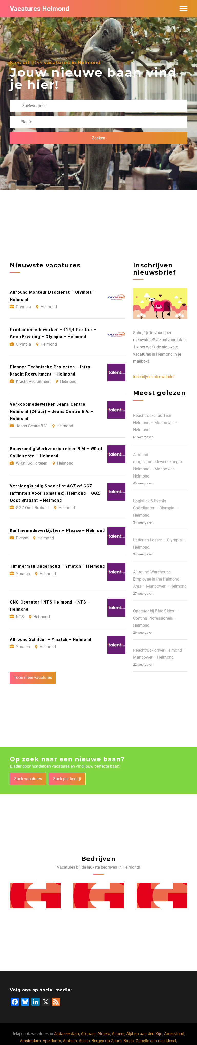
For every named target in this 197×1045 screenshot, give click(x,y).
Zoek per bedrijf (67, 778)
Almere (118, 1033)
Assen (84, 1040)
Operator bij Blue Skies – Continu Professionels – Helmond (155, 618)
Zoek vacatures (28, 778)
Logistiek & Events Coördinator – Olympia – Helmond (155, 508)
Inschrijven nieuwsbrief (154, 376)
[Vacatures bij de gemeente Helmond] (35, 896)
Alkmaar (88, 1033)
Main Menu (183, 9)
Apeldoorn (52, 1040)
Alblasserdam (66, 1033)
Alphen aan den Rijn (144, 1033)
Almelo (103, 1033)
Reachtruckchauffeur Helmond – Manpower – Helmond (155, 422)
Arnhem (70, 1040)
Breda (128, 1040)
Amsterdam (30, 1040)
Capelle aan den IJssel (156, 1040)
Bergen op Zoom (107, 1040)
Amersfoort (174, 1033)
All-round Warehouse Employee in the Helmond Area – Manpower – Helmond (160, 579)
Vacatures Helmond (39, 8)
